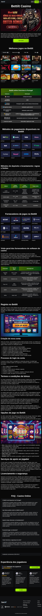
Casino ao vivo (15, 52)
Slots (36, 52)
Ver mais (21, 589)
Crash (25, 52)
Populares (5, 52)
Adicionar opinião (35, 567)
